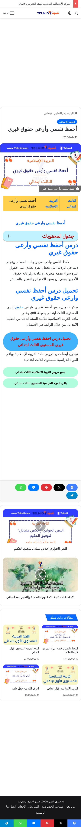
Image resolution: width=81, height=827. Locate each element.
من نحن (70, 806)
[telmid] (50, 12)
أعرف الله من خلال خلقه (25, 688)
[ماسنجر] (33, 487)
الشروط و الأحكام (28, 806)
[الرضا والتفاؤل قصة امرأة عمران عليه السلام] (60, 635)
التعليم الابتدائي (53, 113)
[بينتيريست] (46, 487)
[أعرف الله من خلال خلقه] (21, 675)
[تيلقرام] (72, 495)
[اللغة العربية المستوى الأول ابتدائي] (21, 635)
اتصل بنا (11, 806)
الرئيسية (69, 113)
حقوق (19, 307)
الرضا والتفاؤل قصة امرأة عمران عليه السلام (60, 650)
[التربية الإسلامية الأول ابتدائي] (60, 675)
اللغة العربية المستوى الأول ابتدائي (24, 650)
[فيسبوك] (72, 487)
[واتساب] (20, 487)
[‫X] (59, 487)
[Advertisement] (40, 62)
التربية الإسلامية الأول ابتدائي (62, 688)
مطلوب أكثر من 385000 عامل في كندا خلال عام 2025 (38, 3)
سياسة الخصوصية (52, 806)
